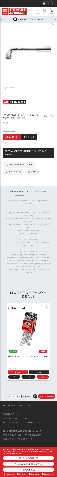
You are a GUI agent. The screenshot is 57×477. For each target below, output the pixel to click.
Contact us (10, 414)
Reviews (41, 192)
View (14, 377)
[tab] (19, 192)
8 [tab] (40, 383)
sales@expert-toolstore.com (22, 422)
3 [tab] (20, 383)
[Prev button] (1, 19)
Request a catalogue (17, 405)
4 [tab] (24, 383)
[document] (28, 462)
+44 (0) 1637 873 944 (15, 418)
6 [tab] (32, 383)
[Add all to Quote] (35, 396)
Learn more (16, 453)
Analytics (22, 474)
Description (19, 192)
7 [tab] (36, 383)
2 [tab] (16, 383)
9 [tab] (44, 383)
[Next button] (55, 19)
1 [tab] (12, 383)
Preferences (48, 474)
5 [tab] (28, 383)
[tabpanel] (28, 341)
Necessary (10, 474)
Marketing (35, 474)
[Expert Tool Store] (18, 11)
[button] (48, 3)
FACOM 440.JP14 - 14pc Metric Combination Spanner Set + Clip (28, 357)
